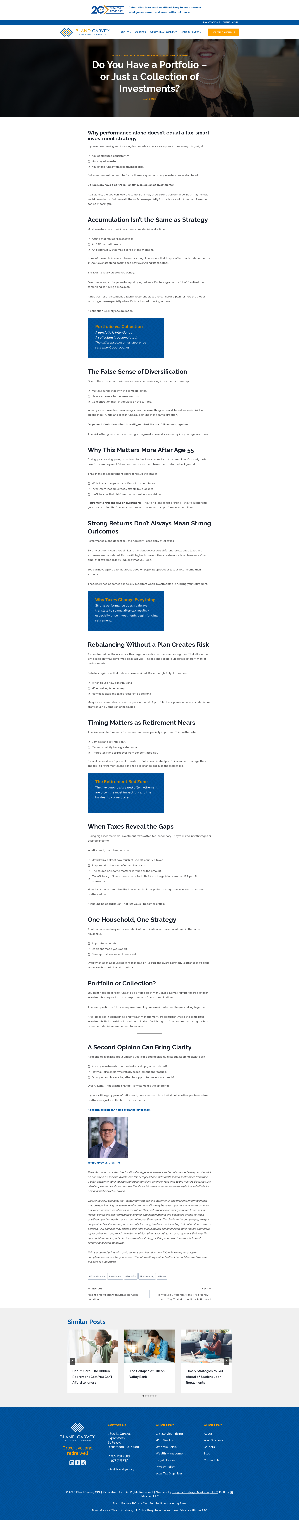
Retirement (153, 55)
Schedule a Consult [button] (223, 32)
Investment (115, 1276)
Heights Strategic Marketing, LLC (195, 1492)
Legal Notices (165, 1460)
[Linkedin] (71, 1462)
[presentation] (92, 1346)
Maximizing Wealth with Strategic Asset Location (113, 1294)
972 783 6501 (120, 1460)
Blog (207, 1453)
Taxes (164, 55)
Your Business (213, 1440)
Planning (139, 55)
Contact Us (211, 1460)
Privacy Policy (165, 1466)
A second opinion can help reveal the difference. (119, 1109)
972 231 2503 (120, 1456)
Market (128, 55)
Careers (140, 32)
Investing (116, 55)
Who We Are (164, 1440)
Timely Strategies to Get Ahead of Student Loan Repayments (204, 1376)
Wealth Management (163, 32)
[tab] (143, 1396)
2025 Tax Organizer (169, 1473)
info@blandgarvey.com (124, 1469)
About (208, 1433)
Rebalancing (147, 1276)
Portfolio (131, 1276)
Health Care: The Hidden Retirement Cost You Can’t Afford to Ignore (92, 1376)
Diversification (97, 1276)
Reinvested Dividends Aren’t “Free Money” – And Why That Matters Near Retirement (184, 1294)
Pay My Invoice (211, 22)
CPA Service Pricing (169, 1433)
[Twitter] (83, 1462)
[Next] (226, 1361)
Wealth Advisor (179, 55)
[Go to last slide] (72, 1361)
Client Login (230, 22)
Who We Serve (166, 1447)
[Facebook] (77, 1462)
